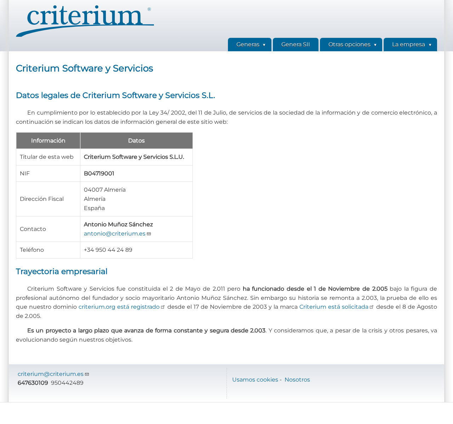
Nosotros (297, 379)
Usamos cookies (255, 379)
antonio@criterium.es (114, 233)
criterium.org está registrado (119, 306)
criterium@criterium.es (51, 374)
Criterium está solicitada (333, 306)
